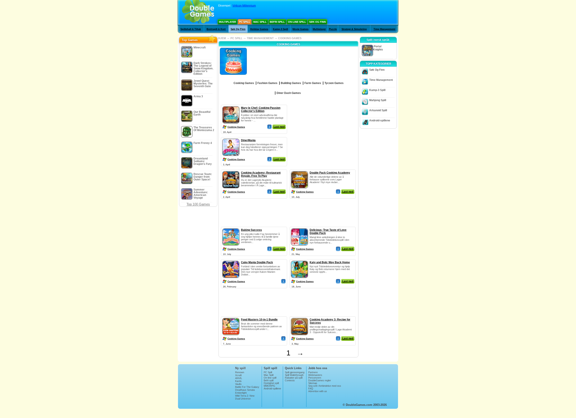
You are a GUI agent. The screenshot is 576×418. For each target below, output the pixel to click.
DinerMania (248, 140)
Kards (238, 381)
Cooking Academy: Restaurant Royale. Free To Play (261, 174)
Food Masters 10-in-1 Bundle (259, 319)
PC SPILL (236, 38)
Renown (239, 372)
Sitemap (312, 383)
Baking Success (251, 230)
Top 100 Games (198, 204)
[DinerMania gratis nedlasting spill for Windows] (230, 137)
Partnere (313, 372)
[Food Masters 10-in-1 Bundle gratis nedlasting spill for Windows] (230, 317)
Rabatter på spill (293, 377)
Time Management (384, 29)
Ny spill (240, 368)
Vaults (238, 384)
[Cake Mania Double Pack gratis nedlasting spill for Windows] (230, 259)
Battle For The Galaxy (247, 387)
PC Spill (244, 21)
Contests (290, 380)
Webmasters (315, 375)
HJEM (222, 38)
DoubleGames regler (319, 380)
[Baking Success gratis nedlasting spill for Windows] (230, 227)
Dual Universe (243, 398)
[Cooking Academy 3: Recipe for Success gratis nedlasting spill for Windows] (299, 317)
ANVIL (238, 378)
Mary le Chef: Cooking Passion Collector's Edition (260, 109)
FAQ (310, 388)
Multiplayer (227, 21)
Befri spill (277, 21)
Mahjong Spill (377, 100)
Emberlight (241, 392)
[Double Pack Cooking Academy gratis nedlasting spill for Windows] (299, 170)
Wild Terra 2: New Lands (244, 397)
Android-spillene (379, 120)
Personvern (314, 377)
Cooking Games (236, 127)
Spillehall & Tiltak (190, 29)
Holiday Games (259, 29)
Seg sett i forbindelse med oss (324, 385)
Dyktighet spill (271, 383)
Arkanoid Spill (378, 110)
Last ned (279, 126)
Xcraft (238, 375)
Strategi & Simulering (354, 29)
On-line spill (297, 21)
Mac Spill (260, 21)
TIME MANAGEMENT (260, 38)
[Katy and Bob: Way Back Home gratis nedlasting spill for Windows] (299, 259)
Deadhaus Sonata (245, 389)
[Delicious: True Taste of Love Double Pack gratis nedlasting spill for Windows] (299, 227)
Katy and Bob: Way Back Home (330, 262)
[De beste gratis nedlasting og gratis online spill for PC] (198, 12)
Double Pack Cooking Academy (330, 172)
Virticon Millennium (244, 5)
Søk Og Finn (317, 21)
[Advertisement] (323, 133)
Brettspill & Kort (216, 29)
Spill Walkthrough (294, 375)
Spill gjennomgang (294, 372)
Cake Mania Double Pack (257, 262)
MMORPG (269, 385)
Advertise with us (317, 391)
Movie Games (300, 29)
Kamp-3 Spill (280, 29)
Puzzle (333, 29)
